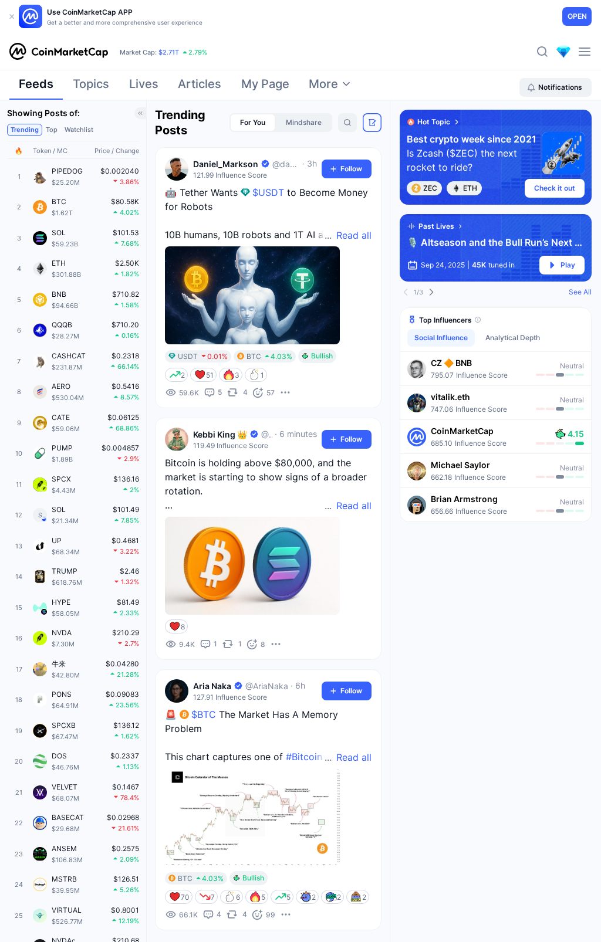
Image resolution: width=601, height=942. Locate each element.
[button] (495, 368)
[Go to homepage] (58, 51)
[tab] (36, 87)
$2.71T (168, 52)
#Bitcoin (304, 757)
